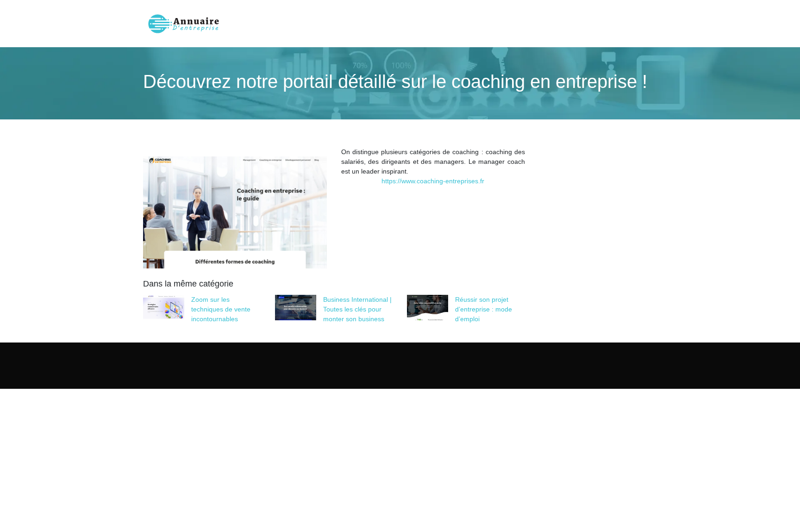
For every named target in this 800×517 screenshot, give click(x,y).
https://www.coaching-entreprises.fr (432, 181)
